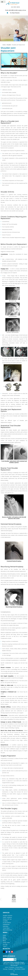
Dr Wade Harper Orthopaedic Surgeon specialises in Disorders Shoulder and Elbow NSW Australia (14, 964)
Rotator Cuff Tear (7, 919)
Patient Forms (6, 942)
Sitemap (5, 969)
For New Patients (15, 13)
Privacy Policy (19, 967)
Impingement (6, 924)
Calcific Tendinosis (7, 917)
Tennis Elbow (6, 928)
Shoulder (9, 44)
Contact (5, 946)
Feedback (10, 969)
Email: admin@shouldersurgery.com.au (15, 10)
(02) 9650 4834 (15, 7)
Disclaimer (12, 967)
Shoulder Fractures (7, 915)
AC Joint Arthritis (7, 922)
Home (4, 44)
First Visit (5, 944)
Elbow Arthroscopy (7, 930)
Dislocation (5, 926)
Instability (5, 921)
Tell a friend (17, 969)
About (4, 937)
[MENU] (3, 2)
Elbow (4, 940)
